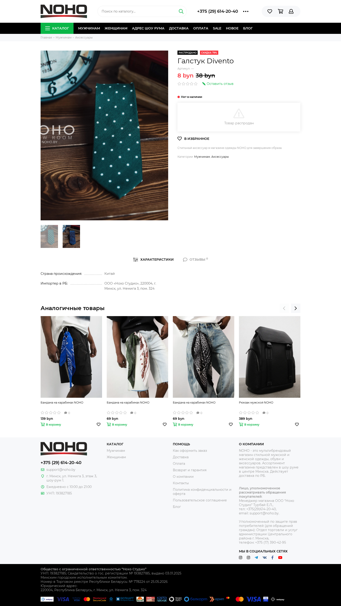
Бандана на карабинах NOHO (62, 402)
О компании (183, 477)
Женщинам (116, 28)
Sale (217, 28)
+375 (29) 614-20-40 (217, 11)
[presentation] (284, 308)
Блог (248, 28)
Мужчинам (89, 28)
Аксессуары (220, 156)
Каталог (60, 28)
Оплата (200, 28)
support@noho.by (60, 470)
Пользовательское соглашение (200, 500)
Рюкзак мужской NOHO (256, 402)
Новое (232, 28)
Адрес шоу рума (148, 28)
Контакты (181, 483)
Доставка (179, 28)
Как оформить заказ (190, 451)
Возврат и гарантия (189, 470)
